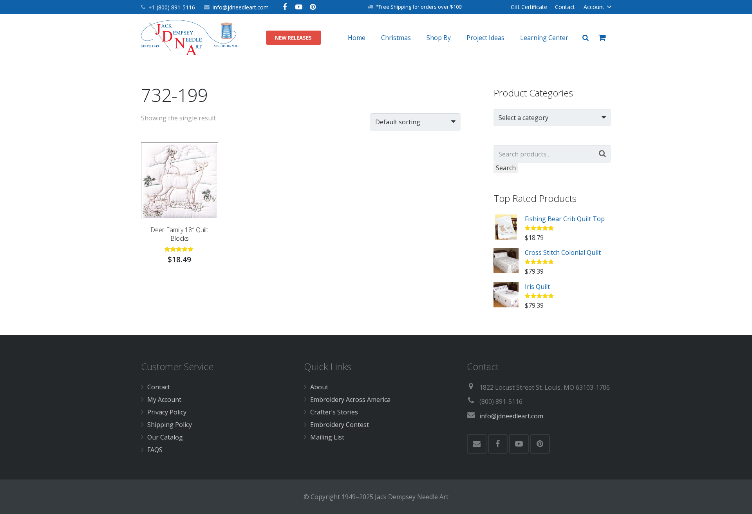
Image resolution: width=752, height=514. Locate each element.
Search (506, 167)
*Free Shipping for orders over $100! (419, 6)
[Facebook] (285, 7)
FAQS (155, 449)
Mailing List (327, 437)
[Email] (476, 444)
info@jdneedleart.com (241, 7)
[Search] (585, 38)
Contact (158, 387)
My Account (164, 399)
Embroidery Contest (339, 424)
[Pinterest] (313, 7)
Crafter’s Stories (334, 412)
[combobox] (552, 118)
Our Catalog (165, 437)
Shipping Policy (169, 424)
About (319, 387)
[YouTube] (299, 7)
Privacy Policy (166, 412)
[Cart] (602, 37)
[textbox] (548, 118)
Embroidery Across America (350, 399)
